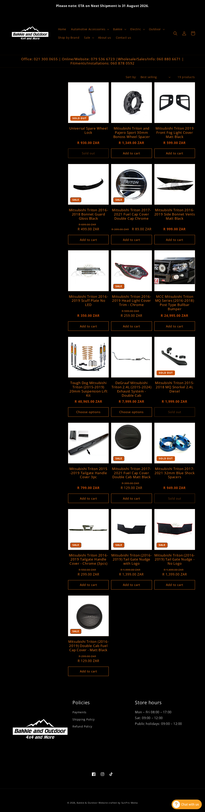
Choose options (88, 412)
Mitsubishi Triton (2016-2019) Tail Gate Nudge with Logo (131, 559)
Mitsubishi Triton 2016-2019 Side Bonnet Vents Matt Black (174, 214)
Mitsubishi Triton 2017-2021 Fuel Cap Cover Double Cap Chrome (131, 214)
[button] (90, 29)
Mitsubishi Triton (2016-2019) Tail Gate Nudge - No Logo (174, 559)
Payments (79, 712)
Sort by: (131, 77)
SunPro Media (129, 802)
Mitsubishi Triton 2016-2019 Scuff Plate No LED (88, 301)
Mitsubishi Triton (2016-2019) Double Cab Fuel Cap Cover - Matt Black (88, 646)
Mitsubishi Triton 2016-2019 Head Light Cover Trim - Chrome (131, 301)
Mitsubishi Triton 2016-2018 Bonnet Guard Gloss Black (88, 214)
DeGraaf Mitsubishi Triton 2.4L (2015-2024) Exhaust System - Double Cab (132, 389)
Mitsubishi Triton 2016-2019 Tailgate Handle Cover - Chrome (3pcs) (88, 559)
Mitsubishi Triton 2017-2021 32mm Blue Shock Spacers (175, 473)
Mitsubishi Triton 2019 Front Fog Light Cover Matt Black (175, 132)
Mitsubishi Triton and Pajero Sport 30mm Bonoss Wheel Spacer (131, 132)
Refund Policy (82, 726)
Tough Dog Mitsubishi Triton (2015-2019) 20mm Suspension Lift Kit (88, 389)
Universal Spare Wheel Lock (88, 130)
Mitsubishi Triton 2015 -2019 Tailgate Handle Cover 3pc (88, 473)
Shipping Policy (83, 719)
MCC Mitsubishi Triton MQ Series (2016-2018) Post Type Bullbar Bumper (174, 303)
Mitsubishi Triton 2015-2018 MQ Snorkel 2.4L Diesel (174, 387)
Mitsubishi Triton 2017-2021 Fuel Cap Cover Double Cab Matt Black (131, 473)
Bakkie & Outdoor (87, 802)
